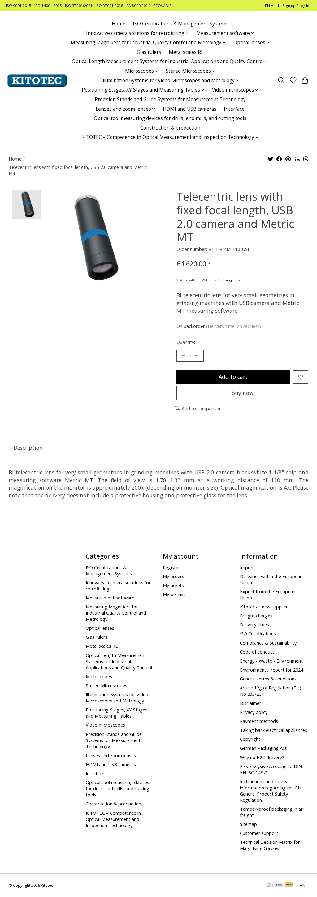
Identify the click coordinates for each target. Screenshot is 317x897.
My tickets (173, 585)
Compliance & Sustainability (268, 643)
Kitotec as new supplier (264, 606)
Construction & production (170, 128)
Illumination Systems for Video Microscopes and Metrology (117, 697)
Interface (234, 109)
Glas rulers (149, 52)
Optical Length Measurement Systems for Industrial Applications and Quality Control (119, 661)
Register (171, 567)
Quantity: (185, 342)
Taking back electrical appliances (273, 730)
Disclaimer (250, 703)
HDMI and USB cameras (189, 109)
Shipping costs (229, 280)
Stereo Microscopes (106, 685)
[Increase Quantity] (196, 355)
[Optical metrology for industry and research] (37, 80)
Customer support (259, 833)
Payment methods (259, 721)
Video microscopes (105, 725)
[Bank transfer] (279, 885)
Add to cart (233, 376)
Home (118, 23)
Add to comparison (202, 408)
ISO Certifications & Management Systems (181, 23)
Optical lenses (100, 628)
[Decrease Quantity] (183, 355)
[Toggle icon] (280, 80)
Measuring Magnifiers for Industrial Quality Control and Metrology (116, 612)
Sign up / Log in (296, 5)
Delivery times (254, 624)
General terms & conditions (268, 679)
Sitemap (248, 824)
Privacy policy (253, 712)
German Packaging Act (263, 748)
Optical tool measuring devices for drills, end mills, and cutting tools (170, 118)
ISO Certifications (258, 633)
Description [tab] (28, 447)
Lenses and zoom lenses (111, 755)
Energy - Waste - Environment (271, 661)
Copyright (250, 739)
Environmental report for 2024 (271, 670)
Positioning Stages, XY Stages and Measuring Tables (116, 712)
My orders (173, 576)
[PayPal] (289, 885)
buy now (243, 393)
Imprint (247, 567)
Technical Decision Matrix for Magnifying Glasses (270, 845)
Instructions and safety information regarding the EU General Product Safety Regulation (270, 790)
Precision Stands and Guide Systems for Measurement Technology (170, 99)
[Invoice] (269, 885)
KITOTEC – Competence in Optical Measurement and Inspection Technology (113, 819)
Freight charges (256, 615)
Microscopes (99, 676)
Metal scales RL (186, 52)
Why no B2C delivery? (262, 757)
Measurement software (110, 597)
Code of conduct (257, 652)
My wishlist (174, 594)
